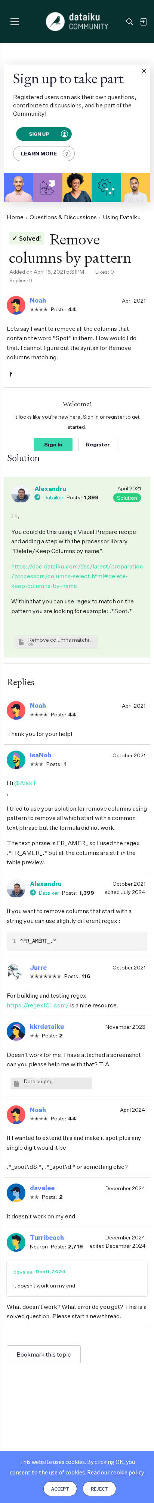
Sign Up (39, 134)
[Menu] (14, 21)
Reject (99, 1488)
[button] (144, 71)
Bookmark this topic (43, 1354)
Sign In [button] (53, 444)
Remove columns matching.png (61, 639)
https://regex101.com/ (38, 1005)
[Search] (129, 22)
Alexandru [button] (50, 489)
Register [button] (98, 444)
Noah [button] (38, 300)
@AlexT (25, 783)
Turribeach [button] (47, 1237)
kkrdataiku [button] (47, 1026)
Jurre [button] (38, 967)
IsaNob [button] (40, 755)
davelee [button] (42, 1188)
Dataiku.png (38, 1081)
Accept (60, 1488)
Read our (115, 1472)
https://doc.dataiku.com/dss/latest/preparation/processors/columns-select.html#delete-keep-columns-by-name (77, 575)
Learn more (39, 153)
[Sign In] (143, 22)
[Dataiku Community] (77, 22)
